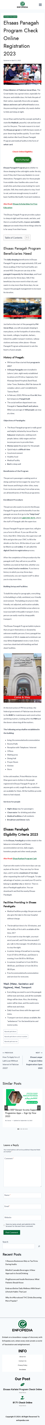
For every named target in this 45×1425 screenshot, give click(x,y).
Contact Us (22, 1361)
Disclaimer (22, 1369)
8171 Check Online (22, 1402)
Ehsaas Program (10, 16)
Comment (9, 1158)
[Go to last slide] (6, 1107)
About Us (22, 1356)
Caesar (9, 1120)
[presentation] (22, 1097)
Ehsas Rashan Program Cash (25, 858)
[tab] (18, 1129)
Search (5, 1242)
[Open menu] (40, 4)
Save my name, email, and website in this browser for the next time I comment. (20, 1225)
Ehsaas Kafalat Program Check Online (22, 1389)
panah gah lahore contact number (15, 1036)
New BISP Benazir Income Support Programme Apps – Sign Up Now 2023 (21, 1113)
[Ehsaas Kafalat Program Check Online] (22, 1384)
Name (7, 1195)
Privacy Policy (22, 1365)
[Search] (39, 1246)
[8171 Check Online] (22, 1397)
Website (7, 1217)
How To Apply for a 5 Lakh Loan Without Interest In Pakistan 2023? (11, 1060)
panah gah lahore (10, 1031)
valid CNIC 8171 (28, 518)
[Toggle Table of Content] (25, 237)
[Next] (39, 1107)
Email (7, 1206)
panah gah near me (10, 1041)
